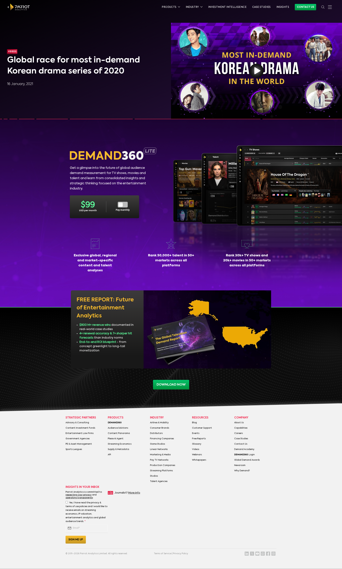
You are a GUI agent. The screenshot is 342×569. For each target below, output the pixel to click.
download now (171, 384)
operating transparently (79, 498)
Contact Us (305, 7)
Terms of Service (162, 554)
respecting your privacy (79, 495)
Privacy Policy (180, 554)
